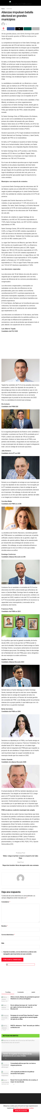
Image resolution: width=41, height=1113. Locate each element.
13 (13, 1084)
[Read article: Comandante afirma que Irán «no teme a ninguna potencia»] (5, 1065)
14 (13, 1076)
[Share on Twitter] (19, 28)
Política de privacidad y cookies (24, 1108)
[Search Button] (39, 3)
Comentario (5, 902)
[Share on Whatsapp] (28, 28)
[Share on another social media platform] (36, 28)
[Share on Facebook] (11, 28)
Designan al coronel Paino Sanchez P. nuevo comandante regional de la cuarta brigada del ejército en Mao (24, 1017)
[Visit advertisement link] (20, 975)
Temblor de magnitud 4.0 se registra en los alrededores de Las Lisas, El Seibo (17, 1055)
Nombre (4, 926)
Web (2, 943)
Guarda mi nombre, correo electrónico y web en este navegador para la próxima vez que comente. (19, 953)
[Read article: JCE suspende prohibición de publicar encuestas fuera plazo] (5, 1073)
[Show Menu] (2, 3)
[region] (15, 346)
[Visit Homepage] (20, 3)
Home (3, 8)
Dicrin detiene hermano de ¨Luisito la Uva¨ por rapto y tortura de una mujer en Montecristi (23, 1007)
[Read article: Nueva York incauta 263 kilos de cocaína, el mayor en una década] (5, 1082)
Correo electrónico (8, 935)
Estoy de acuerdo (21, 1110)
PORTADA (9, 8)
